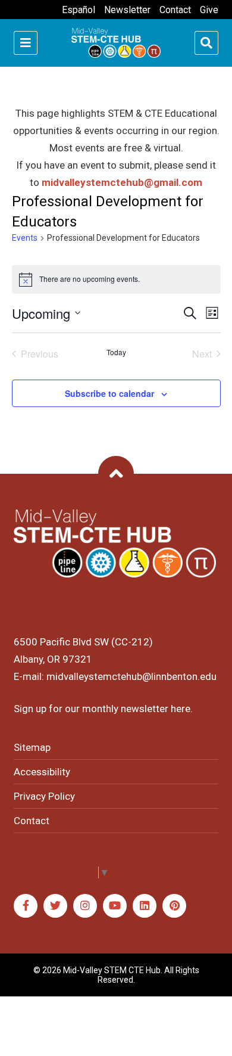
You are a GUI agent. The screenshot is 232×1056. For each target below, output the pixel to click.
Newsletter (127, 9)
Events (24, 238)
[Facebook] (25, 906)
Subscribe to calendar (109, 393)
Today (116, 352)
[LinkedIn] (144, 906)
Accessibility (42, 772)
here (180, 709)
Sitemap (32, 747)
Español (78, 9)
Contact (175, 9)
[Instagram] (85, 906)
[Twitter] (55, 906)
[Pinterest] (174, 906)
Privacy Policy (44, 796)
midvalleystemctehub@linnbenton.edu (131, 676)
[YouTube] (115, 906)
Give (209, 9)
